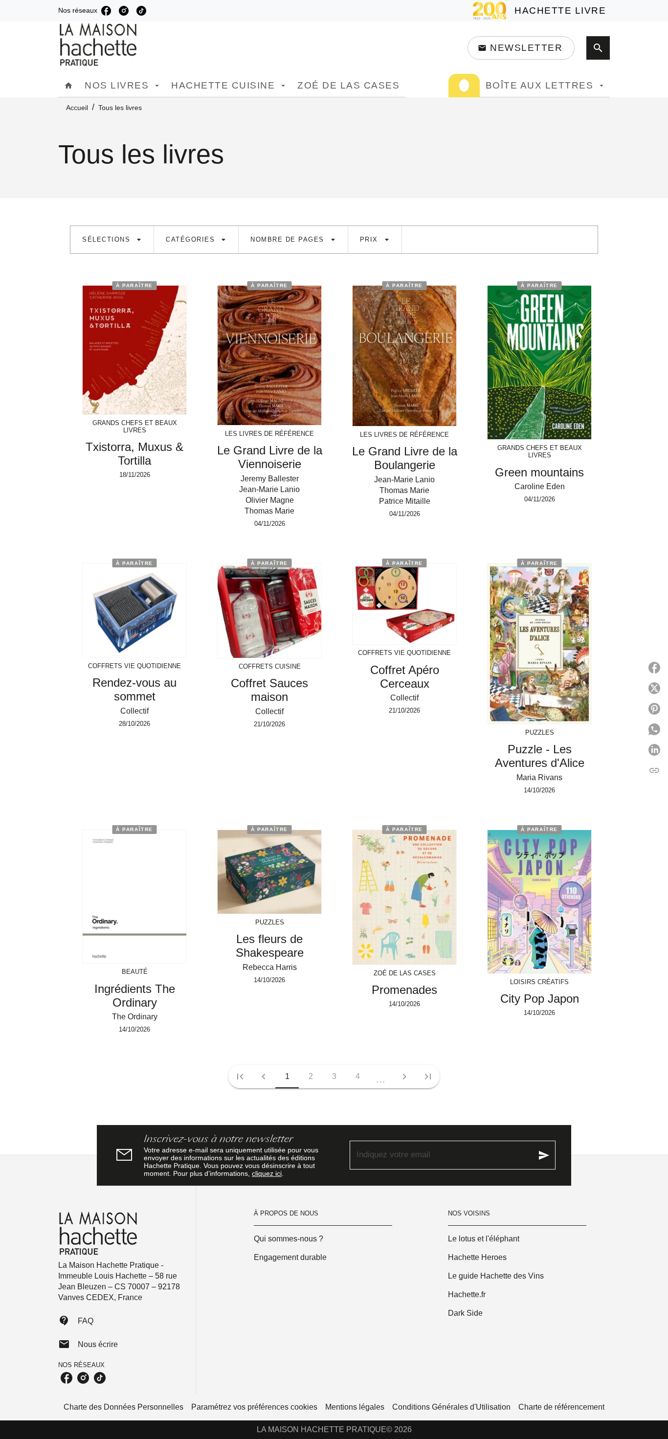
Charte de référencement (561, 1407)
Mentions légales (354, 1407)
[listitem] (106, 11)
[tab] (68, 85)
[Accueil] (99, 45)
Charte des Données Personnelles (123, 1407)
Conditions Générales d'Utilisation (451, 1407)
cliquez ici (267, 1173)
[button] (521, 48)
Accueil (77, 108)
